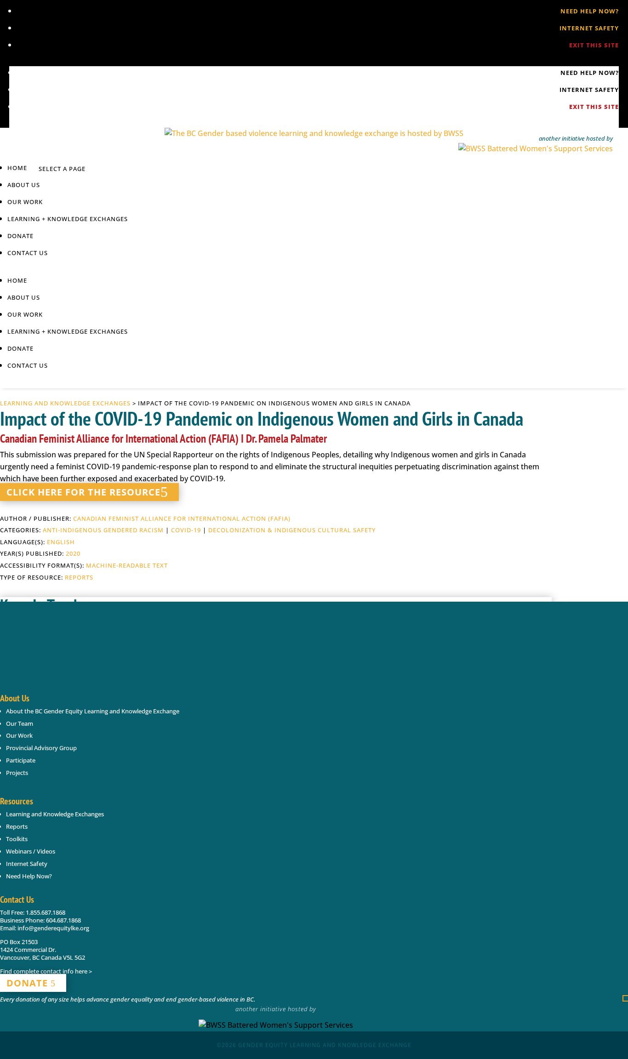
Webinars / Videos (30, 851)
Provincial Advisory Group (41, 748)
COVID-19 (186, 530)
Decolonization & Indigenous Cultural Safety (292, 530)
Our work (25, 202)
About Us (23, 185)
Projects (17, 773)
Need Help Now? (589, 11)
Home (17, 168)
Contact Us (27, 253)
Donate (20, 236)
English (61, 542)
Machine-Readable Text (127, 565)
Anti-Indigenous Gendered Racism (103, 530)
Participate (20, 760)
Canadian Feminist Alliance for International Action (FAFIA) (182, 518)
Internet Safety (589, 28)
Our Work (19, 735)
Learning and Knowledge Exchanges (65, 403)
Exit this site (594, 45)
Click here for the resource (83, 492)
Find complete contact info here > (46, 971)
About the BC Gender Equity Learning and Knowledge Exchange (92, 711)
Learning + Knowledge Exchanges (67, 219)
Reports (79, 577)
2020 (73, 553)
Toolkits (17, 839)
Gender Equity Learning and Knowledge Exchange (324, 1045)
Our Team (19, 723)
